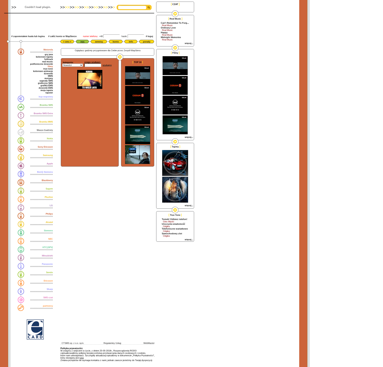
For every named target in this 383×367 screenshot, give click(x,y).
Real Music (175, 19)
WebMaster (149, 343)
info (131, 41)
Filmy (175, 53)
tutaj (82, 358)
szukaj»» (107, 65)
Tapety (175, 146)
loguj (150, 36)
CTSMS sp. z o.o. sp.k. (72, 343)
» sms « (67, 41)
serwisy (99, 41)
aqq (82, 41)
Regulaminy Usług (112, 343)
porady (146, 41)
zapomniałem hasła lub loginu (29, 36)
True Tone (175, 215)
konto (116, 41)
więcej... (189, 43)
